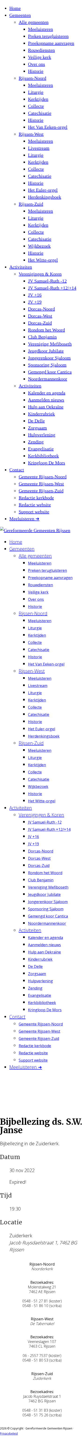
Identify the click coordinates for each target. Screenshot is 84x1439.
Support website (34, 511)
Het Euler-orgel (43, 190)
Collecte (36, 106)
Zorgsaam (37, 427)
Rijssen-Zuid (31, 204)
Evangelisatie (41, 448)
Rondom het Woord (46, 329)
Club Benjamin (42, 336)
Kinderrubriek (41, 413)
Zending (36, 441)
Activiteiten (20, 266)
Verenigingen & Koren (40, 273)
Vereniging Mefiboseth (50, 343)
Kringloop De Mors (46, 462)
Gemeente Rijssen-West (41, 483)
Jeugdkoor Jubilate (46, 350)
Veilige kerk (39, 57)
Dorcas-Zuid (40, 322)
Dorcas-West (40, 315)
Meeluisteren (40, 29)
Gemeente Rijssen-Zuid (41, 490)
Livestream (38, 148)
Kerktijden (38, 99)
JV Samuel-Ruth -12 (47, 280)
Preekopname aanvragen (51, 43)
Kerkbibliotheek (43, 455)
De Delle (36, 420)
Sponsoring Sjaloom (47, 364)
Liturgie (35, 92)
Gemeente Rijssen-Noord (42, 476)
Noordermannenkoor (47, 378)
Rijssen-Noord (32, 78)
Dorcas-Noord (41, 308)
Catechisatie (39, 113)
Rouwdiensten (41, 50)
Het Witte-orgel (43, 259)
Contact (16, 469)
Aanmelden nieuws (46, 399)
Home (15, 8)
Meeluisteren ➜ (24, 518)
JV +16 (35, 294)
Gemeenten (20, 15)
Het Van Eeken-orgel (47, 127)
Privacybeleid (9, 1434)
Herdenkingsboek (44, 197)
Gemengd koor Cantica (50, 371)
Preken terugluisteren (48, 36)
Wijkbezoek (39, 245)
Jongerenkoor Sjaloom (49, 357)
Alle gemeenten (34, 22)
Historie (35, 71)
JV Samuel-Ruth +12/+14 (52, 287)
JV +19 (35, 301)
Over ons (36, 64)
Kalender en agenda (46, 392)
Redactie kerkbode (36, 497)
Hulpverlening (41, 434)
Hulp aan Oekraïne (45, 406)
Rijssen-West (31, 134)
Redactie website (35, 504)
